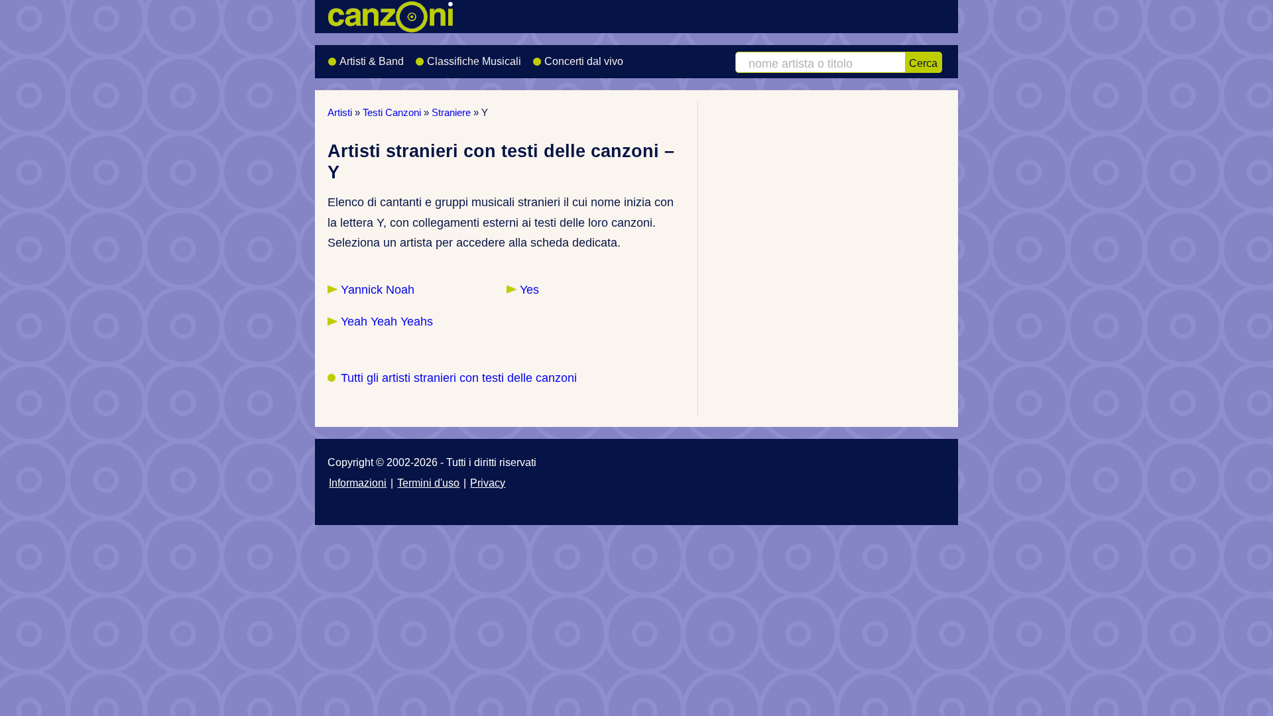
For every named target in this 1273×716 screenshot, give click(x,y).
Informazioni (358, 483)
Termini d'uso (428, 483)
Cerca (923, 63)
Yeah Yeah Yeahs (387, 321)
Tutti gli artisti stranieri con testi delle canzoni (459, 378)
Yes (529, 289)
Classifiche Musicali (474, 61)
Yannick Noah (377, 289)
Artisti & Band (371, 61)
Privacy (487, 483)
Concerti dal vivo (583, 61)
